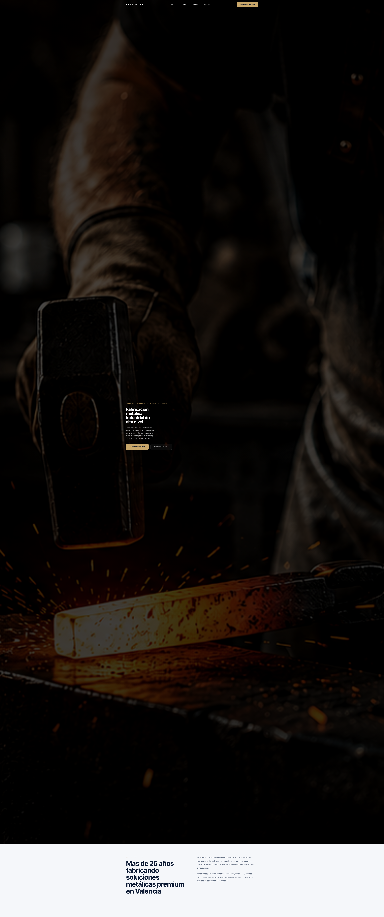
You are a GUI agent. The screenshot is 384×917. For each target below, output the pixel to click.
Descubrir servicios (161, 447)
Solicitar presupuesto (247, 4)
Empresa (195, 4)
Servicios (183, 4)
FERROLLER (135, 4)
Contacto (206, 4)
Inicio (172, 4)
